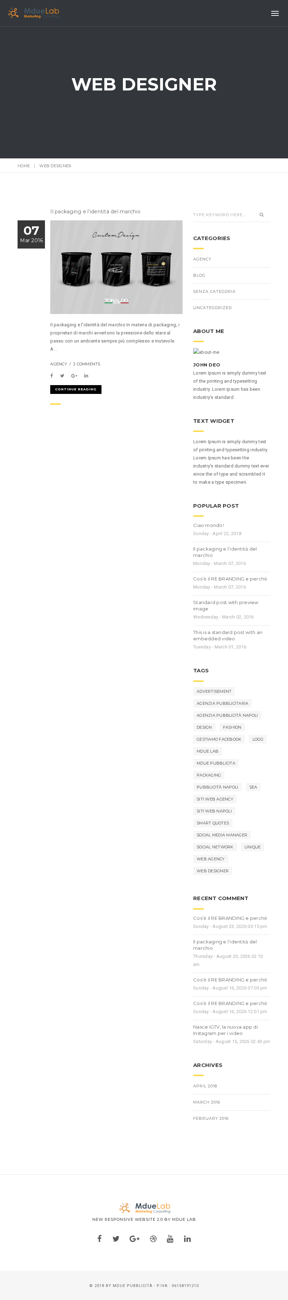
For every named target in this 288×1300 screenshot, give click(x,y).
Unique (252, 846)
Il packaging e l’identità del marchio (95, 211)
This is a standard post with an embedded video (227, 635)
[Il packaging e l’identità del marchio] (53, 375)
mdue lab (207, 751)
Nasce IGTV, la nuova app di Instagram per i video (225, 1030)
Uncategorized (212, 307)
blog (199, 275)
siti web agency (215, 799)
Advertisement (214, 691)
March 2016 (206, 1102)
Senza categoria (214, 291)
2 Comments (86, 364)
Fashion (232, 727)
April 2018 (205, 1086)
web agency (211, 858)
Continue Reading (76, 389)
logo (258, 739)
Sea (253, 787)
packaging (209, 775)
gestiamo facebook (219, 739)
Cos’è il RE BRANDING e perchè (230, 579)
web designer (213, 870)
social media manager (222, 835)
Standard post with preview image (225, 605)
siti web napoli (214, 811)
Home (24, 165)
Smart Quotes (213, 823)
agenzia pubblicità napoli (227, 715)
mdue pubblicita (216, 763)
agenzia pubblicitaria (222, 703)
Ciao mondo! (208, 525)
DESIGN (204, 727)
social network (215, 846)
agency (58, 364)
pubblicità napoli (217, 787)
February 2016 (211, 1118)
